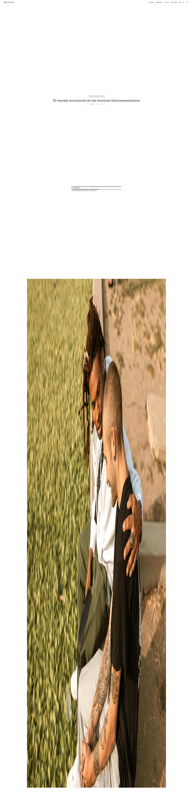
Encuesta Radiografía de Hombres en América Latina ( (85, 189)
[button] (187, 2)
